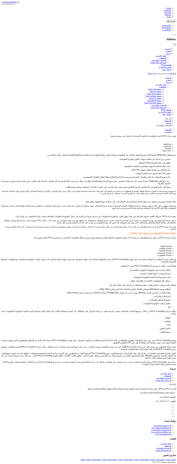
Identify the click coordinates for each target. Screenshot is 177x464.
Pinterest (168, 15)
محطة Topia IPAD (154, 101)
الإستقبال (167, 121)
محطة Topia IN (155, 91)
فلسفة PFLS (166, 65)
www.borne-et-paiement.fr (161, 430)
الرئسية (168, 49)
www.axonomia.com (163, 434)
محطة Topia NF (155, 98)
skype (169, 17)
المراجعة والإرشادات (158, 63)
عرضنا (168, 53)
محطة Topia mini (155, 89)
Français (165, 26)
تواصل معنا (166, 69)
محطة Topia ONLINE (153, 103)
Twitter (168, 8)
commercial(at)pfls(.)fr (10, 2)
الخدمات (167, 132)
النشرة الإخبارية (165, 67)
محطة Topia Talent (154, 94)
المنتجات (167, 130)
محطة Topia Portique (153, 96)
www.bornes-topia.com (162, 426)
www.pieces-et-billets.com (161, 432)
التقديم (168, 51)
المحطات (162, 58)
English (164, 28)
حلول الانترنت (161, 56)
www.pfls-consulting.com (161, 428)
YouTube (167, 13)
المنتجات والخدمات (158, 60)
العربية (172, 21)
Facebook (167, 10)
